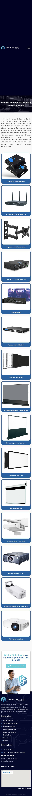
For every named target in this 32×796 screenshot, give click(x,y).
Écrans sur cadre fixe (16, 475)
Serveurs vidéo (16, 312)
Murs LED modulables (16, 377)
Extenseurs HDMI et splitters (16, 181)
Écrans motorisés (16, 508)
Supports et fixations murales (16, 247)
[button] (29, 48)
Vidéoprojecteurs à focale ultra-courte (16, 606)
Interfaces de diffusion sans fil (16, 214)
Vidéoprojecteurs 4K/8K (16, 573)
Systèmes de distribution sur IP (16, 279)
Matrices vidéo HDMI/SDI (16, 345)
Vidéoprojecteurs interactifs (16, 541)
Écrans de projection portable (16, 443)
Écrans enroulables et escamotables (16, 410)
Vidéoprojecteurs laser (16, 639)
